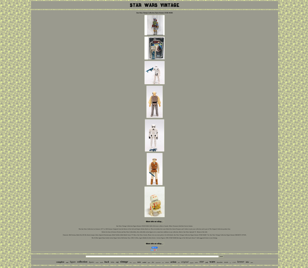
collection (82, 261)
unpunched (158, 262)
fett (153, 262)
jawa (252, 262)
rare (139, 262)
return (167, 262)
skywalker (220, 262)
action (173, 262)
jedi (179, 262)
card (67, 262)
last (230, 262)
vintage (124, 261)
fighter (149, 262)
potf (207, 262)
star (201, 261)
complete (60, 262)
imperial (191, 262)
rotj (117, 262)
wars (212, 261)
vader (97, 262)
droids (226, 262)
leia (131, 262)
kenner (240, 261)
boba (112, 262)
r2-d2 (234, 262)
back (107, 262)
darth (101, 262)
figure (73, 261)
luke (247, 262)
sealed (144, 262)
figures (91, 262)
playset (134, 262)
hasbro (196, 262)
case (163, 262)
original (184, 262)
